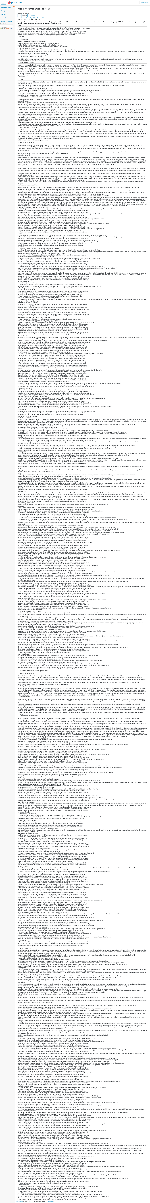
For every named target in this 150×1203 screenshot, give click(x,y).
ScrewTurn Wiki (19, 1201)
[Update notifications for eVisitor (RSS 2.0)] (14, 6)
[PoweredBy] (6, 29)
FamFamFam (50, 1201)
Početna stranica (6, 7)
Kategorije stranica (6, 21)
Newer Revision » (41, 18)
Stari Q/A (3, 18)
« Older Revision (21, 18)
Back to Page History (31, 18)
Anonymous (144, 2)
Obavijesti (4, 11)
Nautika (3, 14)
